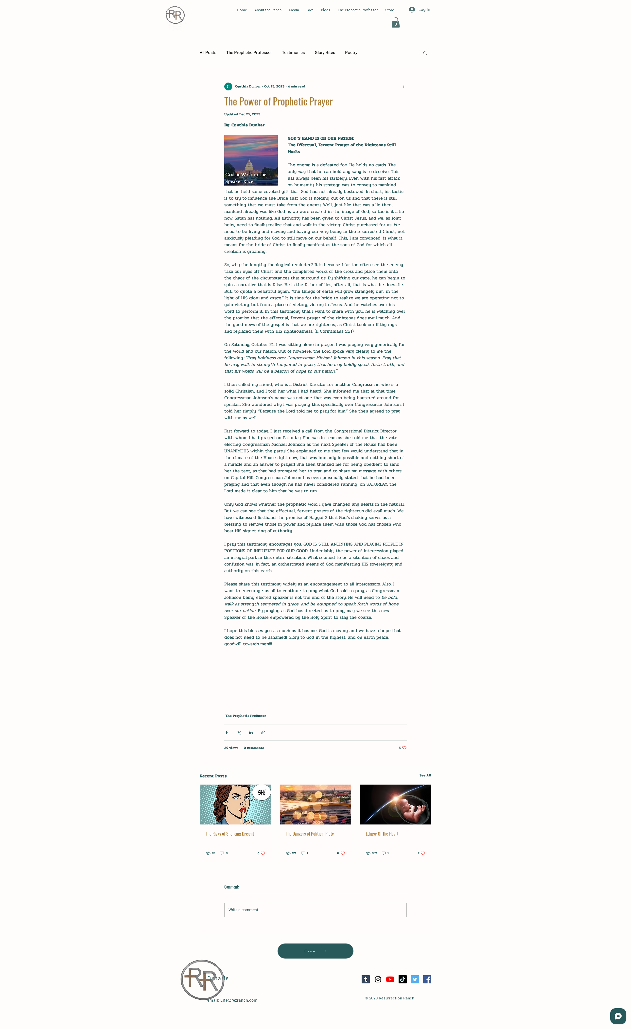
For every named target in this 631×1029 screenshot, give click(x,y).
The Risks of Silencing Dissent (230, 833)
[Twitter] (415, 979)
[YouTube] (390, 979)
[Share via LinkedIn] (250, 732)
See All (425, 775)
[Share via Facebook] (226, 732)
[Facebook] (427, 979)
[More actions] (404, 86)
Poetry (351, 52)
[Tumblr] (366, 979)
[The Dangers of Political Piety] (315, 804)
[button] (395, 22)
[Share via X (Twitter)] (238, 732)
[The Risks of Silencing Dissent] (235, 804)
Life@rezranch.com (239, 1000)
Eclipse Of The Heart (382, 833)
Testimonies (293, 52)
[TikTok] (403, 979)
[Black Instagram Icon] (378, 979)
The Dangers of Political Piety (310, 833)
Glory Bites (325, 52)
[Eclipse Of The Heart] (395, 804)
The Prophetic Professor (249, 52)
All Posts (208, 52)
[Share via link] (263, 732)
